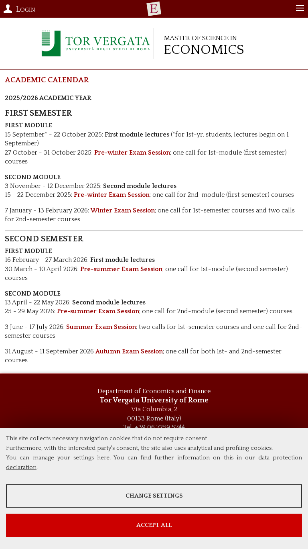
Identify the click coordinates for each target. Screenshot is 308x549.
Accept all (154, 525)
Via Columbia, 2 (154, 409)
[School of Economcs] (154, 9)
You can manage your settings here (57, 457)
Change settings (154, 495)
